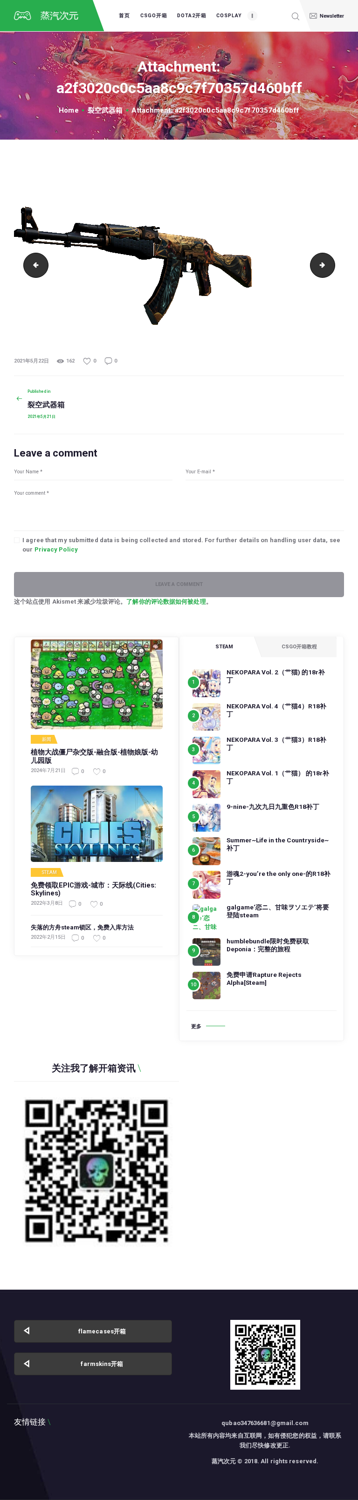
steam (49, 872)
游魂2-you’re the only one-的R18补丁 (278, 877)
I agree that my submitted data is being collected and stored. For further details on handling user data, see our (181, 545)
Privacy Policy (56, 549)
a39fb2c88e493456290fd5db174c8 (332, 265)
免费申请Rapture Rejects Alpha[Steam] (264, 978)
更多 (196, 1026)
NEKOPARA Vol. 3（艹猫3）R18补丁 (276, 743)
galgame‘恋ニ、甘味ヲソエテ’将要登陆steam (278, 911)
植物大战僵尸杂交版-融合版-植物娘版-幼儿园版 (94, 756)
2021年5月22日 (31, 361)
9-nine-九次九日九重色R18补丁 (273, 806)
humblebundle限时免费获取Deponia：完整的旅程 (268, 945)
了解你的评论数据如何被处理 (166, 601)
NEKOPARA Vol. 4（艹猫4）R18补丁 (276, 710)
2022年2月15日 (48, 937)
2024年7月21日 (48, 770)
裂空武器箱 (105, 110)
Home (68, 110)
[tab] (224, 647)
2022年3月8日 (47, 903)
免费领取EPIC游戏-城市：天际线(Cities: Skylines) (93, 889)
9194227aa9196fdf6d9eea (33, 265)
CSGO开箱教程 (299, 647)
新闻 (46, 739)
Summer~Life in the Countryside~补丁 (278, 844)
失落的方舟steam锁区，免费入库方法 (82, 927)
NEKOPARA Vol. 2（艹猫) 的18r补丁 (276, 676)
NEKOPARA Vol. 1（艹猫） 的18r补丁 (278, 777)
